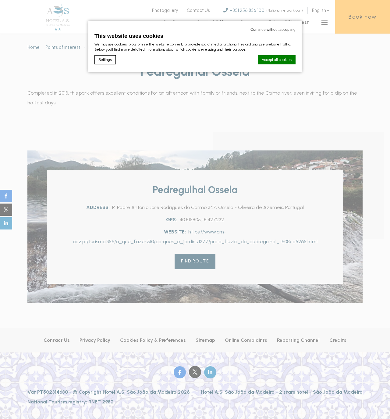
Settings (105, 60)
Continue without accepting (273, 29)
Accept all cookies (277, 60)
